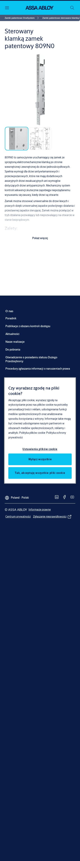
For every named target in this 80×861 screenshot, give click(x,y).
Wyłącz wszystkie (40, 459)
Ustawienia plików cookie (40, 449)
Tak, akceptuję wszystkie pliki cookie (40, 473)
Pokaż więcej (40, 238)
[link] (22, 18)
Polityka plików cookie (32, 432)
